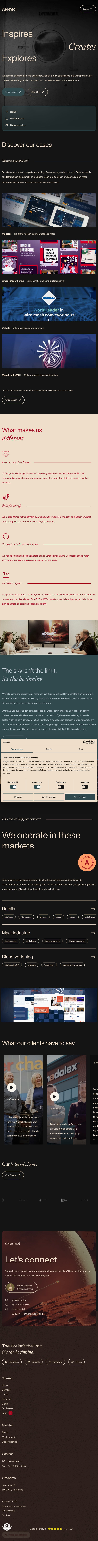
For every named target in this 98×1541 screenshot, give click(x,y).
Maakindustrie (17, 118)
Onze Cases (11, 92)
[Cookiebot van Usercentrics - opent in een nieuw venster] (84, 742)
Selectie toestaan (49, 797)
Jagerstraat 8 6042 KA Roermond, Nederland (27, 1311)
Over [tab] (81, 749)
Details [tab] (49, 749)
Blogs (5, 1403)
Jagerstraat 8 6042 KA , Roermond (12, 1487)
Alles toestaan (80, 797)
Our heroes (7, 1408)
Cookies (6, 1515)
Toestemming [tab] (17, 749)
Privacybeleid (8, 1510)
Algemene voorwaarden (14, 1506)
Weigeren (18, 797)
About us (6, 1399)
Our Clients (10, 1175)
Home (5, 1385)
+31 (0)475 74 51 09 (21, 1304)
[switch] (37, 787)
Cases (5, 1394)
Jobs (4, 1413)
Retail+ (13, 111)
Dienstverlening (17, 125)
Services (6, 1389)
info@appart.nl (19, 1300)
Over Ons (35, 92)
